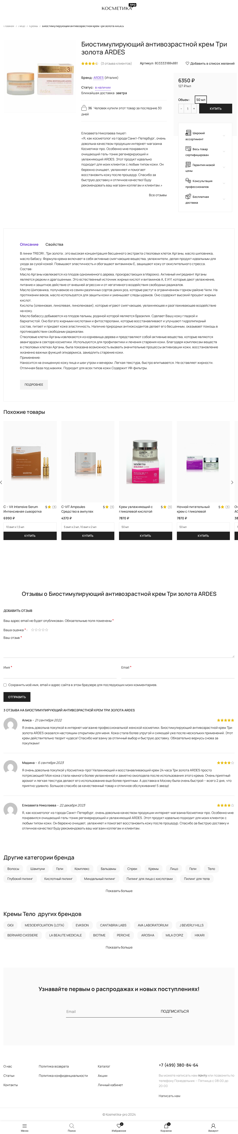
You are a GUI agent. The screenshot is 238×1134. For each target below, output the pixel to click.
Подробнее (34, 384)
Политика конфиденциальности (63, 1075)
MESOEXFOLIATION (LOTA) (44, 925)
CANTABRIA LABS (113, 925)
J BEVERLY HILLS (192, 925)
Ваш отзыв (12, 637)
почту (202, 1075)
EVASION (82, 925)
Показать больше (119, 891)
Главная (9, 26)
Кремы (33, 26)
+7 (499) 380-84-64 (178, 1065)
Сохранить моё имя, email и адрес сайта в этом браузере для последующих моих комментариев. (82, 685)
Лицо (22, 26)
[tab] (29, 244)
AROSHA (147, 935)
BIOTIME (99, 935)
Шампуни (37, 868)
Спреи (132, 868)
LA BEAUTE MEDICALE (65, 935)
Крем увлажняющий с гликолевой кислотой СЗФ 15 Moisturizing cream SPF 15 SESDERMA (138, 513)
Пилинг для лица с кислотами (150, 878)
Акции (102, 1075)
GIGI (10, 925)
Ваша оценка (14, 630)
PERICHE (123, 935)
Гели (59, 868)
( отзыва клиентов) (116, 63)
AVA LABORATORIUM (153, 925)
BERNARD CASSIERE (22, 935)
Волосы (13, 868)
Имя (7, 667)
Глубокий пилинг (20, 878)
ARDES (98, 77)
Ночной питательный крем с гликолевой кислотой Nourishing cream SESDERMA (193, 513)
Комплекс (82, 868)
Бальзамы (108, 868)
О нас (7, 1066)
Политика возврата (54, 1066)
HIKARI (200, 935)
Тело (211, 868)
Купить (215, 108)
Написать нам (169, 1096)
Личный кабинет (110, 1085)
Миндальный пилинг (99, 878)
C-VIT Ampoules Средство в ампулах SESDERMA (77, 511)
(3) (54, 507)
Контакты (10, 1085)
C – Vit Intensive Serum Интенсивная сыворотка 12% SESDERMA (22, 511)
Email (126, 667)
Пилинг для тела (197, 878)
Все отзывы (158, 195)
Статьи (8, 1075)
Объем (183, 99)
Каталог (104, 1066)
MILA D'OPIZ (174, 935)
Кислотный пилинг (58, 878)
